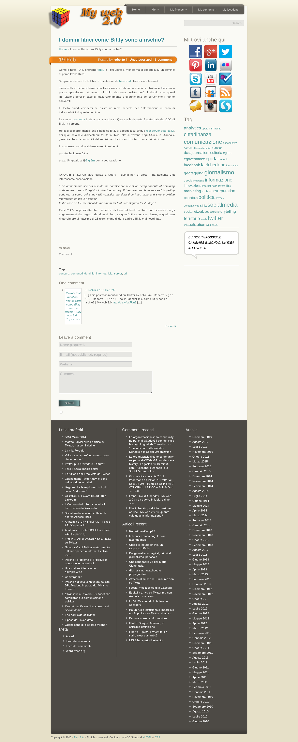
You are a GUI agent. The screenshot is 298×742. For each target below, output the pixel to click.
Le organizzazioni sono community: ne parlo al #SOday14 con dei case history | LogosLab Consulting (151, 440)
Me (152, 10)
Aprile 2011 (199, 677)
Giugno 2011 (200, 667)
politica (206, 197)
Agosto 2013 (200, 549)
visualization (194, 224)
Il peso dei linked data (79, 619)
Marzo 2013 (200, 574)
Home (136, 9)
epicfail (213, 158)
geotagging (194, 173)
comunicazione (203, 142)
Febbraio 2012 (201, 633)
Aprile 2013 (199, 569)
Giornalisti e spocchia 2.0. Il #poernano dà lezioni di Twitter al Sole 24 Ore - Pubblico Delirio (150, 480)
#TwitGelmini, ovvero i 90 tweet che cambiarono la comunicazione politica (87, 597)
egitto (227, 153)
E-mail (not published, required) (84, 355)
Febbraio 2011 (201, 687)
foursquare (232, 165)
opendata (191, 198)
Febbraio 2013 (201, 579)
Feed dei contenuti (78, 641)
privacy (219, 198)
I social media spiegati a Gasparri (150, 587)
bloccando (125, 81)
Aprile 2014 (199, 510)
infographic (198, 180)
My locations (230, 9)
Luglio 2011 (199, 662)
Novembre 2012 (202, 594)
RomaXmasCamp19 (142, 531)
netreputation (223, 191)
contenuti (77, 273)
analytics (192, 128)
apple (205, 128)
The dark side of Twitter (80, 614)
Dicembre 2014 (202, 476)
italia (214, 186)
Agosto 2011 (200, 657)
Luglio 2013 (199, 554)
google (188, 180)
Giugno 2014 (200, 500)
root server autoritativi (160, 130)
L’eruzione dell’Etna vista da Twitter (87, 473)
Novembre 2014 (202, 481)
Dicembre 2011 (202, 643)
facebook (192, 165)
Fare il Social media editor (81, 468)
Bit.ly (101, 69)
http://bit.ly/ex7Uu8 (124, 302)
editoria (216, 153)
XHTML (147, 737)
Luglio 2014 (199, 496)
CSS (157, 737)
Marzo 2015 (200, 461)
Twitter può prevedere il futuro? (85, 463)
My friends (175, 10)
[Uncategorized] (141, 59)
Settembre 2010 (202, 706)
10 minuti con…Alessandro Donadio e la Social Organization (148, 467)
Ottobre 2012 (200, 598)
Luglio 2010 (199, 716)
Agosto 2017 (200, 441)
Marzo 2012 (200, 628)
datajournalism (196, 153)
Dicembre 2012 (202, 588)
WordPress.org (75, 650)
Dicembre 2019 (202, 437)
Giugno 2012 (200, 613)
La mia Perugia (74, 450)
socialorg (211, 211)
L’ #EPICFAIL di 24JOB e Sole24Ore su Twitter (151, 487)
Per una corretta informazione (148, 618)
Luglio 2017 (199, 446)
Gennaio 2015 (201, 471)
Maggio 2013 (200, 564)
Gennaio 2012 (201, 638)
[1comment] (163, 59)
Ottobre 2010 (200, 701)
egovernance (194, 159)
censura (64, 273)
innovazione (193, 185)
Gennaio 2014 (201, 525)
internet (101, 273)
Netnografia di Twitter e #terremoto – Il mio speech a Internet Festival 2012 (87, 551)
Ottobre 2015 (200, 456)
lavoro (221, 185)
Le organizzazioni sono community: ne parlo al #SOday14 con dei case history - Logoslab (151, 460)
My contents (204, 10)
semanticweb (191, 205)
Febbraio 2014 (201, 520)
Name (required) (72, 345)
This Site (79, 737)
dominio (89, 273)
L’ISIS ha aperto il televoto (146, 640)
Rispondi (170, 326)
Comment (67, 374)
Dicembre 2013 (202, 530)
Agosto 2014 (200, 490)
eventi (223, 159)
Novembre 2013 (202, 535)
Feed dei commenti (78, 646)
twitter (215, 218)
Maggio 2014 (200, 505)
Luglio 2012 (199, 608)
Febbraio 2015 (201, 466)
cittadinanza (197, 134)
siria (203, 205)
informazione (218, 180)
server (118, 273)
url (125, 273)
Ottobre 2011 (200, 647)
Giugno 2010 (200, 721)
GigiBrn (90, 160)
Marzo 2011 (200, 682)
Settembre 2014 (202, 486)
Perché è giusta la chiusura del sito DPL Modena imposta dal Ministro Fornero (87, 585)
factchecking (213, 164)
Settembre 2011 (202, 652)
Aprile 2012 (199, 623)
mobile (206, 191)
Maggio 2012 (200, 618)
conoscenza (230, 142)
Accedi (70, 636)
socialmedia (222, 205)
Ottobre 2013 (200, 539)
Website (66, 364)
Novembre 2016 (202, 451)
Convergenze (73, 577)
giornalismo (219, 172)
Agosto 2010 (200, 711)
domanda (79, 119)
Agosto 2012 (200, 603)
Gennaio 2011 (201, 692)
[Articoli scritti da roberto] (119, 59)
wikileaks (212, 224)
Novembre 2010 (202, 696)
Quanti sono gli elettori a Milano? (86, 624)
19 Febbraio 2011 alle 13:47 (100, 290)
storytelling (226, 211)
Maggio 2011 (200, 672)
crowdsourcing (203, 148)
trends (204, 219)
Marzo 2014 (200, 515)
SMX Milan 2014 (75, 437)
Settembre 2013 (202, 545)
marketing (192, 191)
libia (110, 273)
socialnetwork (194, 211)
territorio (192, 218)
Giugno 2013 (200, 559)
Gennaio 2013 (201, 584)
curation (217, 147)
